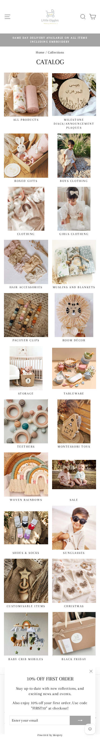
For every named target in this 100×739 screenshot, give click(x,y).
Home (40, 52)
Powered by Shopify (49, 735)
